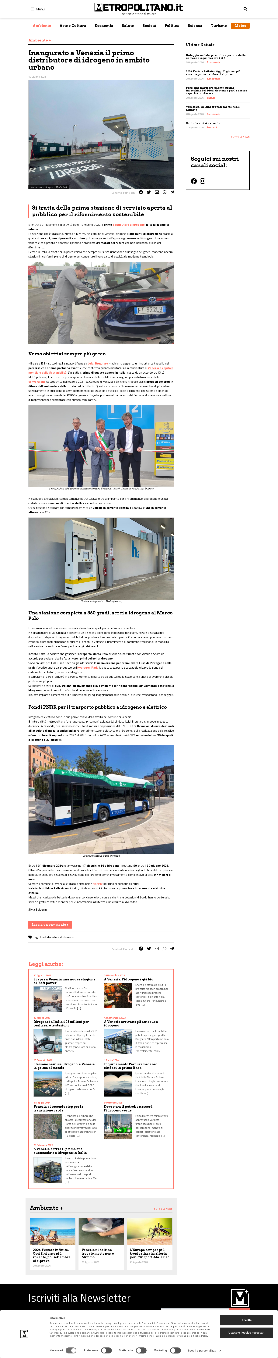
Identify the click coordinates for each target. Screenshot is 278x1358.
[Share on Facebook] (141, 192)
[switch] (106, 1350)
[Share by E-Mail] (157, 192)
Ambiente (42, 26)
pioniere (98, 883)
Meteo (240, 26)
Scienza (195, 26)
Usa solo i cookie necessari (246, 1332)
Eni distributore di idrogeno (57, 937)
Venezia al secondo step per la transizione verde (58, 1108)
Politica (172, 26)
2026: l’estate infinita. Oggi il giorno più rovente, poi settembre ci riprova (213, 73)
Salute (128, 26)
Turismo (219, 26)
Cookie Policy (200, 1336)
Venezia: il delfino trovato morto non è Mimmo (98, 1253)
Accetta (247, 1320)
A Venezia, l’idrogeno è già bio (128, 979)
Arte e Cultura (73, 26)
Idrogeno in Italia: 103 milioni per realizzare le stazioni (61, 1023)
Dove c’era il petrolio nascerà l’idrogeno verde (128, 1108)
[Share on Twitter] (149, 192)
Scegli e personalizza (202, 1350)
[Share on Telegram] (172, 192)
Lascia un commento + (50, 924)
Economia (104, 26)
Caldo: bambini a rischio (203, 123)
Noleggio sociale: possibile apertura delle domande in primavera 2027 (216, 56)
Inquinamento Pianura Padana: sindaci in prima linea (130, 1066)
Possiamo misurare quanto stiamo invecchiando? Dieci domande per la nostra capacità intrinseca (216, 90)
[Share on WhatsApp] (164, 192)
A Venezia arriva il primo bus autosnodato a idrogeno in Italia (60, 1150)
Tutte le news (240, 137)
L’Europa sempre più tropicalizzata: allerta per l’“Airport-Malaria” (149, 1253)
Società (149, 26)
